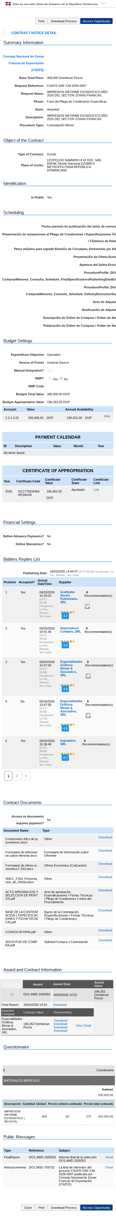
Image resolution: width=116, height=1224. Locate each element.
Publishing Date (35, 573)
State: (39, 109)
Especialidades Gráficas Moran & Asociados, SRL (71, 668)
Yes (55, 379)
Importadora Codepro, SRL (70, 629)
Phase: (39, 101)
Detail (109, 1157)
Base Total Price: (31, 77)
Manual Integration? (29, 370)
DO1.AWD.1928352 (42, 1157)
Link (96, 489)
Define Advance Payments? (23, 536)
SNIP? (39, 378)
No (66, 379)
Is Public (37, 197)
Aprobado (78, 489)
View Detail (83, 1025)
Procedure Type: (32, 125)
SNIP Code (36, 386)
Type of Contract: (31, 154)
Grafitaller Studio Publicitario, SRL (69, 597)
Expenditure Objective (27, 354)
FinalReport (12, 1157)
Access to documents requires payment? (28, 820)
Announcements (15, 1167)
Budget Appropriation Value (23, 402)
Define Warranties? (30, 544)
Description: (35, 117)
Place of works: (32, 165)
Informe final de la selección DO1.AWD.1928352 (78, 1158)
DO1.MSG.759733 (41, 1167)
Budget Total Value (30, 394)
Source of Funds (31, 362)
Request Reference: (29, 85)
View (107, 416)
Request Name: (32, 93)
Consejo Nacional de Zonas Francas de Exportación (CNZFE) (23, 63)
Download (105, 837)
